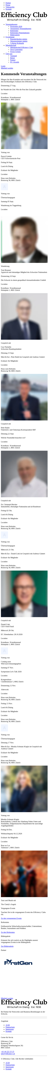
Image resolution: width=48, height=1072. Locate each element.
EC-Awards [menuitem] (14, 62)
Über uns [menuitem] (9, 54)
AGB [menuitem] (8, 1025)
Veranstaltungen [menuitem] (11, 24)
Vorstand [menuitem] (13, 56)
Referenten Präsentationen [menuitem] (19, 33)
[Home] (24, 20)
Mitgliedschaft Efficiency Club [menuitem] (21, 47)
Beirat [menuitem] (12, 58)
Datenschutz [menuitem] (10, 1027)
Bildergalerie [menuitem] (15, 35)
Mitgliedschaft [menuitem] (11, 45)
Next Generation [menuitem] (16, 50)
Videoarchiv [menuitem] (10, 7)
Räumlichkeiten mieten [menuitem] (18, 39)
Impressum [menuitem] (10, 1029)
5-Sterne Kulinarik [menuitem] (17, 43)
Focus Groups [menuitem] (15, 52)
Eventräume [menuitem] (10, 37)
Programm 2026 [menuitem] (16, 26)
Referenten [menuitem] (14, 31)
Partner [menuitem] (8, 3)
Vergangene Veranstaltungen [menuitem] (20, 29)
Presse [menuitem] (8, 5)
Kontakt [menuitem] (9, 9)
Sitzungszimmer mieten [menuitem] (18, 41)
